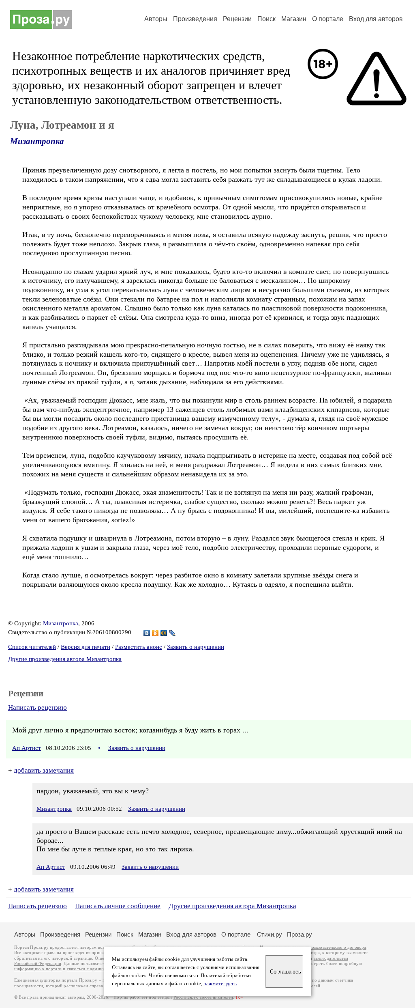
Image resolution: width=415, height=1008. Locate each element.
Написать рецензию (37, 707)
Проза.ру (299, 934)
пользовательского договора (337, 947)
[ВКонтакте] (147, 633)
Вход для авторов (376, 18)
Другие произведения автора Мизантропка (65, 659)
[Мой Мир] (164, 633)
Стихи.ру (269, 934)
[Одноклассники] (155, 633)
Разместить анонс (138, 647)
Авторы (155, 18)
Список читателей (32, 647)
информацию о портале (38, 969)
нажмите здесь (220, 983)
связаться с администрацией (95, 969)
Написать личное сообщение (117, 906)
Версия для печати (85, 647)
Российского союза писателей (203, 997)
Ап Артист (26, 748)
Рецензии (237, 18)
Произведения (195, 18)
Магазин (293, 18)
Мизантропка (37, 141)
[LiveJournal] (172, 633)
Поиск (266, 18)
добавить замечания (44, 770)
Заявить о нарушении (195, 647)
